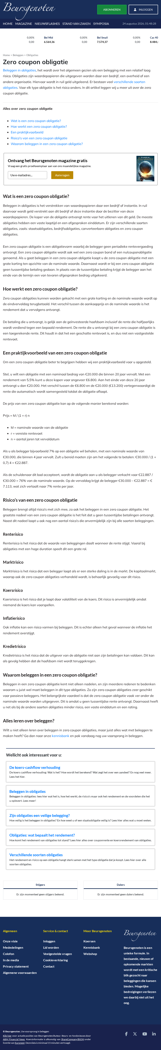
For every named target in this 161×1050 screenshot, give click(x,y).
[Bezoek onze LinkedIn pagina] (154, 1033)
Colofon (8, 954)
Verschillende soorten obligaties (36, 854)
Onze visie (10, 941)
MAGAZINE (23, 23)
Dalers (121, 884)
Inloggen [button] (145, 9)
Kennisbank (91, 947)
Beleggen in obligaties (19, 70)
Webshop (90, 954)
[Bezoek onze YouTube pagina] (144, 1033)
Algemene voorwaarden (20, 972)
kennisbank (60, 736)
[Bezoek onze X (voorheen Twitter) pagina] (135, 1033)
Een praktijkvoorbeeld (27, 132)
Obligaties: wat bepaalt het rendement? (42, 835)
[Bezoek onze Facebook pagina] (126, 1033)
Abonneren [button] (112, 9)
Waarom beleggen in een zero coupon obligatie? (47, 144)
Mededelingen (13, 947)
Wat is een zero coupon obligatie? (36, 121)
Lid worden (51, 947)
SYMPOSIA (101, 23)
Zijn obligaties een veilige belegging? (39, 815)
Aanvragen (62, 175)
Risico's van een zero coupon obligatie (39, 138)
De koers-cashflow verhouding (34, 767)
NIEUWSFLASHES (47, 23)
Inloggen (49, 941)
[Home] (141, 935)
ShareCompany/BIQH (72, 1039)
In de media (11, 960)
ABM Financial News (14, 1039)
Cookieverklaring (55, 960)
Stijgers (40, 884)
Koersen (89, 941)
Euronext (20, 1042)
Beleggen (18, 55)
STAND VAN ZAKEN (76, 23)
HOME (8, 23)
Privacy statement (16, 966)
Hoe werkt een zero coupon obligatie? (39, 126)
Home (6, 55)
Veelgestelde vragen (57, 954)
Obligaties (32, 55)
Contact (48, 966)
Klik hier (7, 1035)
